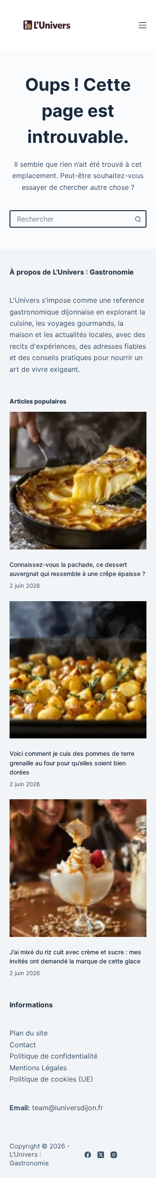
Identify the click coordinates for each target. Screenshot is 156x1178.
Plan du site (29, 1033)
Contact (23, 1044)
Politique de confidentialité (54, 1056)
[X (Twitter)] (101, 1155)
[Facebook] (87, 1155)
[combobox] (70, 219)
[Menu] (142, 25)
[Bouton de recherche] (138, 219)
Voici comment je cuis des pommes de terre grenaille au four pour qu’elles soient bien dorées (72, 762)
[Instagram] (113, 1155)
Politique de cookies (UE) (51, 1079)
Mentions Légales (38, 1067)
